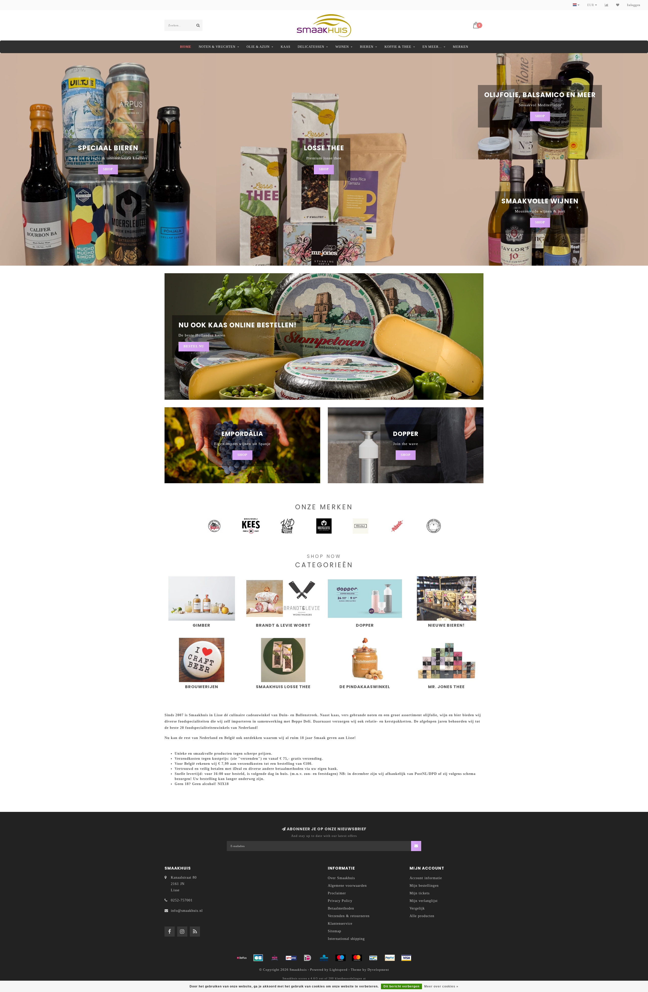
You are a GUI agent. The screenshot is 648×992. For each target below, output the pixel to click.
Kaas (285, 47)
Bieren (366, 47)
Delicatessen (311, 47)
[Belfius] (241, 958)
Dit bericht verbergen (401, 986)
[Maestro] (340, 958)
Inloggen (633, 5)
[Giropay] (291, 958)
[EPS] (274, 958)
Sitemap (334, 931)
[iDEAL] (307, 958)
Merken (460, 47)
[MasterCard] (357, 958)
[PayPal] (389, 958)
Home (185, 47)
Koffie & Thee (397, 47)
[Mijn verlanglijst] (617, 5)
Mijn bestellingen (424, 886)
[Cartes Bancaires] (258, 958)
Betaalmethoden (341, 908)
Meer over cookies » (441, 986)
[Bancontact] (373, 958)
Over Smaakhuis (341, 878)
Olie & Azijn (258, 47)
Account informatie (426, 878)
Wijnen (342, 47)
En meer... (432, 47)
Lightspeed (339, 970)
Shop (108, 169)
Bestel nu (194, 346)
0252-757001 (182, 900)
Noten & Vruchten (217, 47)
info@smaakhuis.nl (187, 911)
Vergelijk (417, 908)
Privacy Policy (340, 901)
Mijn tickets (420, 893)
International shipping (346, 939)
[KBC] (324, 958)
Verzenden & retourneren (349, 916)
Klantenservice (340, 923)
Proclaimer (337, 893)
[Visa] (406, 958)
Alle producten (422, 916)
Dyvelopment (378, 970)
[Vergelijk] (607, 5)
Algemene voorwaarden (347, 886)
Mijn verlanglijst (424, 901)
